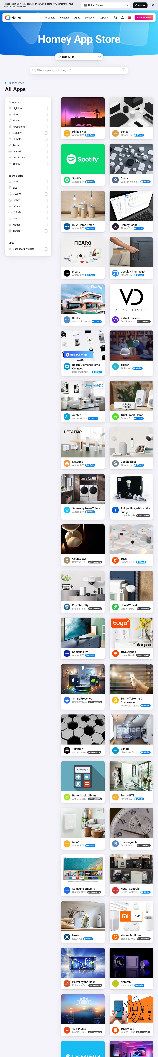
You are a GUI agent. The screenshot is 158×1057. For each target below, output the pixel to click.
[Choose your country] (129, 17)
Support (103, 17)
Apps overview (16, 83)
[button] (105, 5)
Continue (140, 5)
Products (50, 17)
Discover (89, 17)
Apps (77, 17)
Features (64, 17)
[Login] (122, 17)
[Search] (115, 17)
